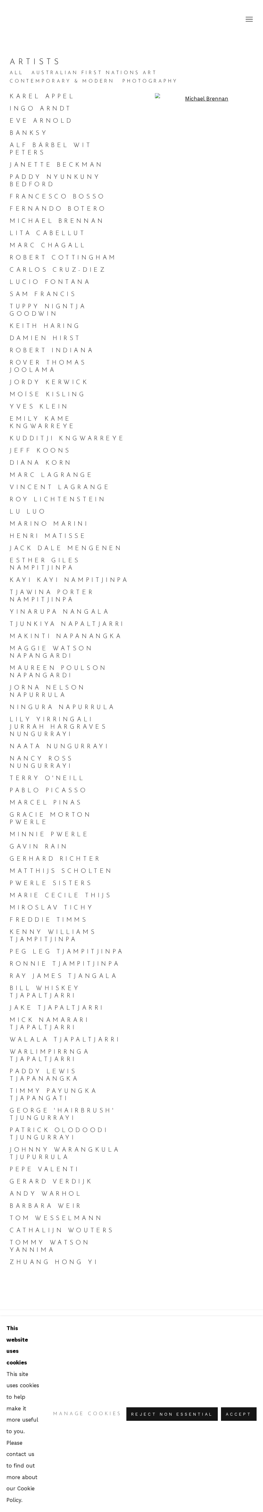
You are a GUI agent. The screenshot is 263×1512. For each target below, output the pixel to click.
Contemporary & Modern (62, 81)
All (16, 73)
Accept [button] (239, 1414)
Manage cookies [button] (87, 1413)
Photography (150, 81)
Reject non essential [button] (172, 1414)
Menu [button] (248, 19)
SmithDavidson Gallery (48, 19)
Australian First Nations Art (94, 73)
